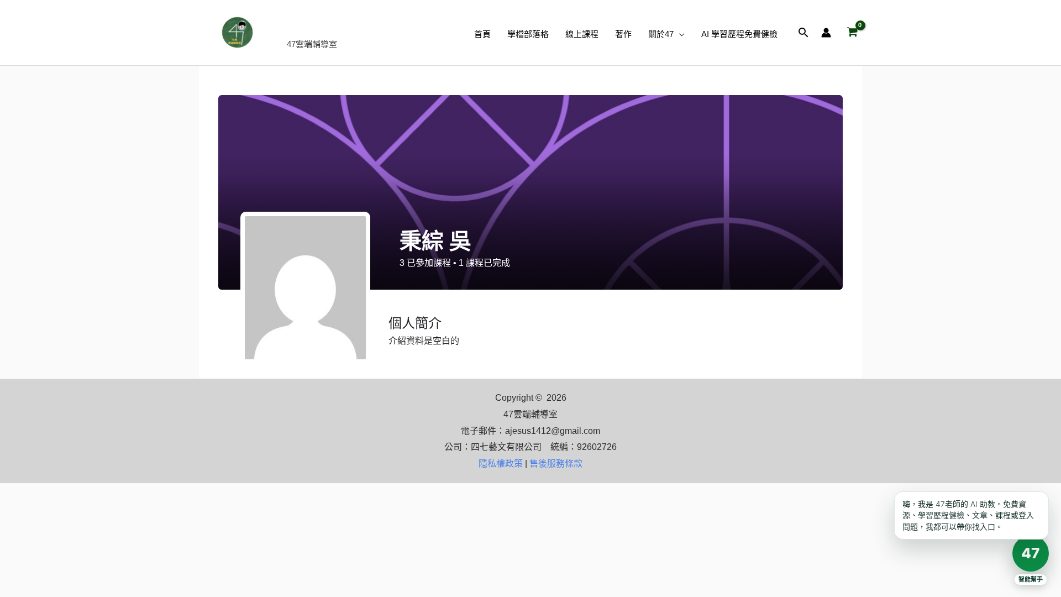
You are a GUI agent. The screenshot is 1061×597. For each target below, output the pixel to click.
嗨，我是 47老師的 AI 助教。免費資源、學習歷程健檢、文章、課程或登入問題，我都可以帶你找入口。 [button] (968, 515)
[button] (679, 34)
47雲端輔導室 (346, 26)
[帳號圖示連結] (826, 33)
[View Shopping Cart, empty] (852, 33)
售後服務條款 (555, 463)
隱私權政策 (501, 463)
